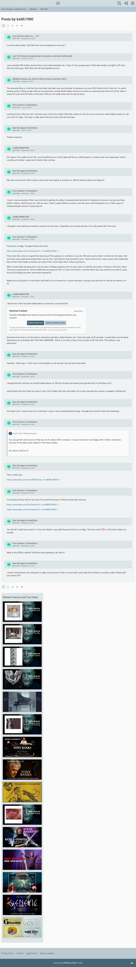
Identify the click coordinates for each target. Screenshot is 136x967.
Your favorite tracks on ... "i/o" (25, 36)
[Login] (126, 3)
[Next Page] (21, 26)
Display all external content (55, 323)
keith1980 (16, 39)
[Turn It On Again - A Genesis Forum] (58, 3)
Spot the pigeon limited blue (24, 128)
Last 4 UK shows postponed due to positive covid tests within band (42, 56)
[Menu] (132, 3)
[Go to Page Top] (132, 963)
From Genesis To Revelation (24, 105)
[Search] (119, 3)
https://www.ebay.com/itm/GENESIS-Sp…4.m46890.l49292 (32, 480)
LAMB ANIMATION (20, 148)
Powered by (68, 963)
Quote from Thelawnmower (25, 433)
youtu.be (78, 311)
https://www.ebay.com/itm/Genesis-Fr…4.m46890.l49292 (32, 251)
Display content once (35, 323)
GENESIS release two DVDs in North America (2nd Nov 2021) (39, 79)
